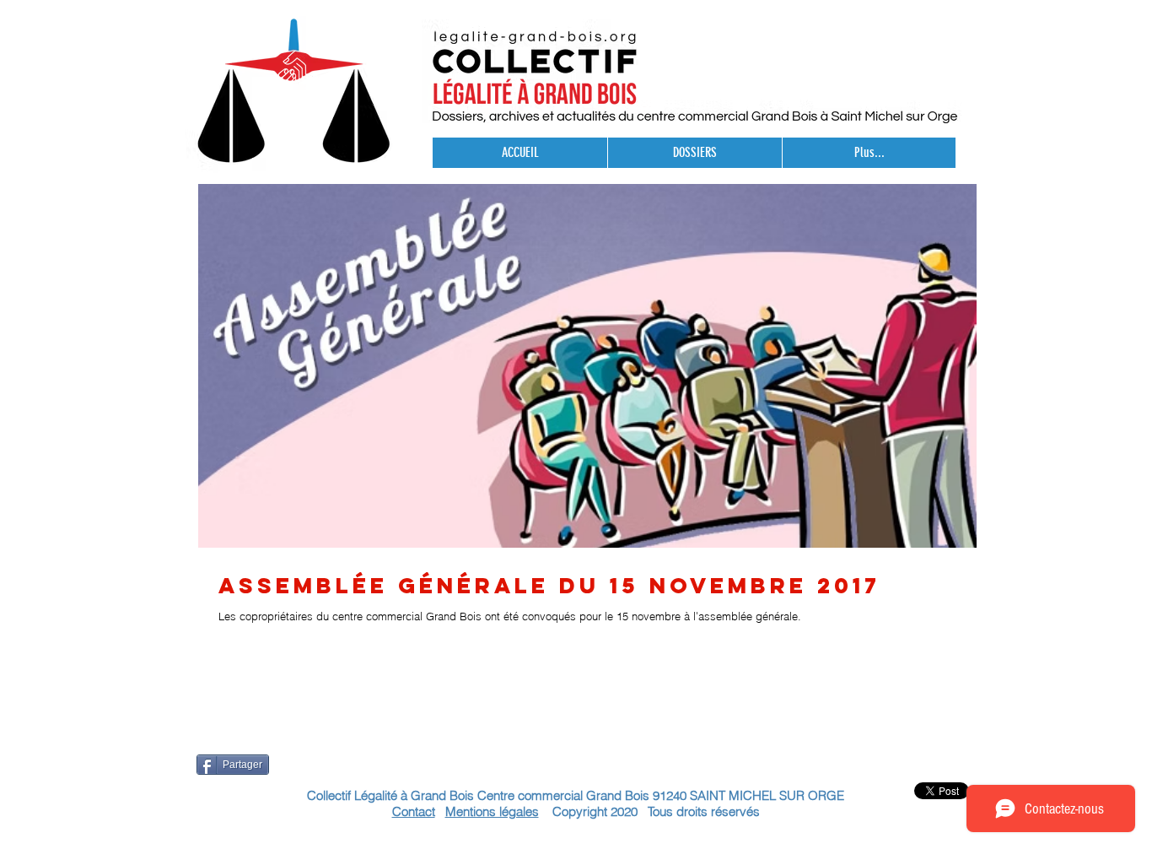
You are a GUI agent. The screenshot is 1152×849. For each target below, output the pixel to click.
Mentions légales (492, 811)
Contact (413, 811)
